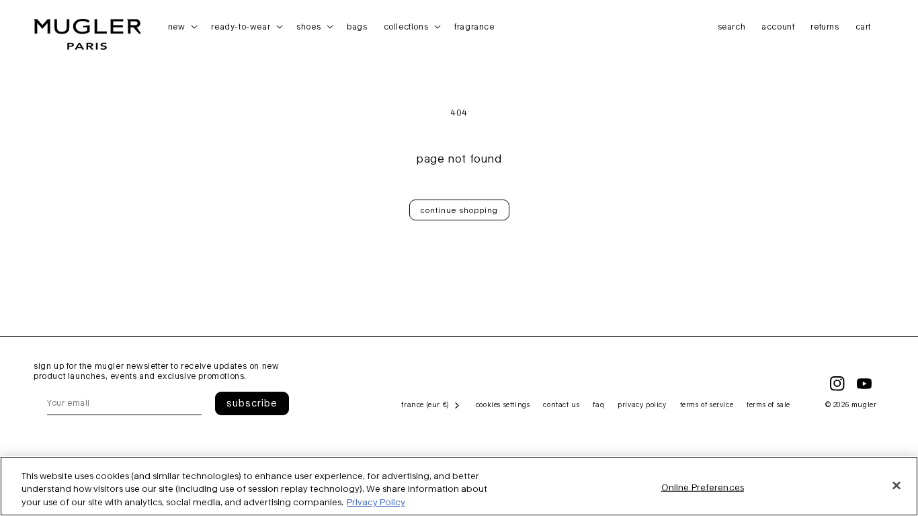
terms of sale (768, 404)
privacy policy (642, 404)
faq (598, 404)
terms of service (707, 404)
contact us (561, 404)
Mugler (864, 404)
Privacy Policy (376, 502)
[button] (182, 26)
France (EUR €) (424, 404)
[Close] (896, 485)
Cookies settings (503, 404)
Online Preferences (702, 486)
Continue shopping (459, 210)
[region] (459, 486)
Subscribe (252, 402)
